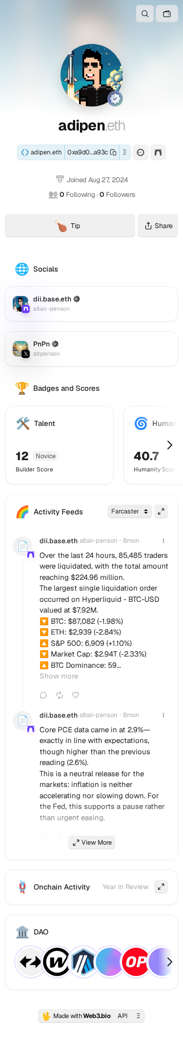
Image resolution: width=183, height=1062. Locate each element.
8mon (131, 540)
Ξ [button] (124, 152)
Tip (94, 227)
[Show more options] (163, 541)
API (122, 1016)
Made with (76, 1016)
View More (96, 842)
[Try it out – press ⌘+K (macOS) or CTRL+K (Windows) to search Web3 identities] (145, 13)
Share (164, 225)
